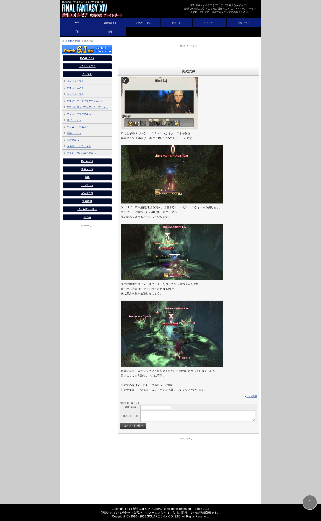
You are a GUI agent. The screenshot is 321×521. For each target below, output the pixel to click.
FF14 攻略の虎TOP (71, 41)
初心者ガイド (110, 22)
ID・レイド (209, 22)
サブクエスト (74, 120)
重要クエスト (74, 133)
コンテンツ (87, 185)
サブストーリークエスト (80, 113)
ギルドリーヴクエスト (79, 146)
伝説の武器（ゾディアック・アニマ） (87, 107)
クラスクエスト (75, 87)
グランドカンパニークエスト (82, 152)
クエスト (176, 22)
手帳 (77, 31)
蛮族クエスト (74, 139)
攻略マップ (243, 22)
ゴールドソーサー (87, 209)
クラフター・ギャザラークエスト (85, 100)
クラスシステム (143, 22)
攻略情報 (87, 201)
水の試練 (252, 396)
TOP (77, 22)
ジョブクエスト (75, 94)
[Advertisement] (188, 55)
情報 (110, 31)
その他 (87, 217)
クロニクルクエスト (78, 126)
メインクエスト (75, 81)
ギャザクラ (87, 193)
